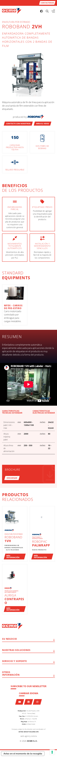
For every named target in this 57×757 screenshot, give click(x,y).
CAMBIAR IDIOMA (28, 693)
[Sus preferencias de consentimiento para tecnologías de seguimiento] (52, 752)
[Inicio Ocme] (11, 10)
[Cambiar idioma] (41, 11)
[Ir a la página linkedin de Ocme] (28, 702)
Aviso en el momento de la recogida (22, 753)
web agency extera (28, 736)
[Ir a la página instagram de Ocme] (37, 702)
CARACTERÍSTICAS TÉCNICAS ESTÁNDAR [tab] (12, 412)
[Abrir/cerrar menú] (53, 11)
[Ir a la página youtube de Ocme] (19, 702)
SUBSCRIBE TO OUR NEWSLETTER (28, 686)
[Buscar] (47, 11)
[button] (18, 124)
